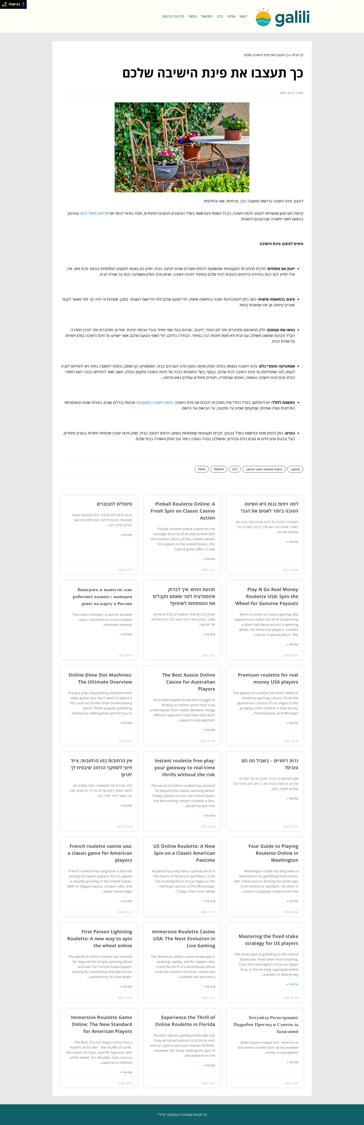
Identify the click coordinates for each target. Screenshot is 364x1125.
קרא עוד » (292, 542)
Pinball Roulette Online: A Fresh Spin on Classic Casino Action (183, 511)
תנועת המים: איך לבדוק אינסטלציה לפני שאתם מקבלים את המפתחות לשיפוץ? (184, 596)
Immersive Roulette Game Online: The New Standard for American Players (101, 1024)
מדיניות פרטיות (173, 16)
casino (295, 469)
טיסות (193, 16)
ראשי (243, 16)
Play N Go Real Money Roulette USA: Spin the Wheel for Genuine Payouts (266, 596)
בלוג (220, 16)
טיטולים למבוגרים (114, 504)
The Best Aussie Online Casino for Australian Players (188, 682)
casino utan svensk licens (264, 469)
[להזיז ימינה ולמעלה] (5, 3)
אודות (231, 16)
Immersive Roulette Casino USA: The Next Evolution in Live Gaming (183, 938)
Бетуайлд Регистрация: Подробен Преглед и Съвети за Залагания (265, 1024)
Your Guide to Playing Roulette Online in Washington (273, 853)
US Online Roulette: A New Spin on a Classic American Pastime (184, 853)
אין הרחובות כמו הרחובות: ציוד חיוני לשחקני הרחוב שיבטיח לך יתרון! (101, 767)
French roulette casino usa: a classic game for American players (100, 853)
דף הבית (297, 55)
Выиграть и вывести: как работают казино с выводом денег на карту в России (102, 596)
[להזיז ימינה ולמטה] (5, 5)
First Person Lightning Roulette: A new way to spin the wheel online (99, 938)
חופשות (206, 16)
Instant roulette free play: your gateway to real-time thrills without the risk (184, 767)
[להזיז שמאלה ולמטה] (3, 5)
